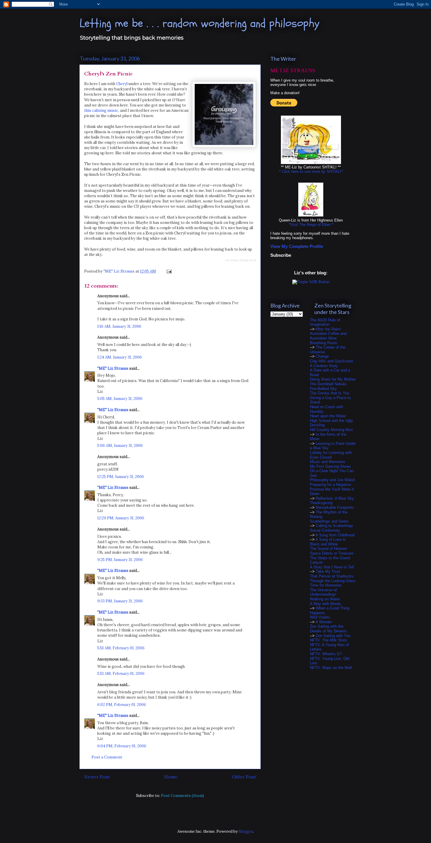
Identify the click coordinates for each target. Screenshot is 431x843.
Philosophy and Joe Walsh (332, 480)
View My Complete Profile (296, 246)
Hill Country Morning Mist (331, 430)
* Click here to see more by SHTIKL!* (311, 171)
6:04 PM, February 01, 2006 (121, 746)
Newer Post (97, 777)
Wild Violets (320, 617)
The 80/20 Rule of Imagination (325, 322)
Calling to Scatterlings (334, 525)
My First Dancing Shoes (330, 466)
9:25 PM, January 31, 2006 (120, 559)
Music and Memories (327, 461)
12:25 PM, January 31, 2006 (120, 476)
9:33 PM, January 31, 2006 (120, 601)
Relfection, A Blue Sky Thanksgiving (332, 500)
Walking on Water (325, 599)
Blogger (246, 831)
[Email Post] (168, 271)
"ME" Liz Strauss (112, 368)
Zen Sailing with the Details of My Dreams (328, 628)
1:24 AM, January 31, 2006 (119, 357)
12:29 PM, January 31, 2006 (120, 518)
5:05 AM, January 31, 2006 (119, 398)
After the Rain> (328, 329)
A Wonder (323, 622)
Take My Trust (328, 571)
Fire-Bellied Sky (323, 388)
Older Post (244, 777)
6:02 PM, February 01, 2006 (121, 704)
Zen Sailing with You (333, 635)
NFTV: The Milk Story (328, 640)
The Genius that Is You (329, 393)
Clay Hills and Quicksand (331, 361)
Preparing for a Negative (330, 484)
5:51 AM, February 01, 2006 (121, 648)
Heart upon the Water (328, 416)
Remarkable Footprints (335, 507)
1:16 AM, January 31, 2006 (119, 326)
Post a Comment (106, 757)
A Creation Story (324, 366)
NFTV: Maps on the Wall (331, 667)
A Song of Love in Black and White (328, 541)
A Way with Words (325, 604)
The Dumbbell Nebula (328, 384)
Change (322, 356)
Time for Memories (326, 585)
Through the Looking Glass (333, 581)
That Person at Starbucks (332, 576)
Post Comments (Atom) (182, 795)
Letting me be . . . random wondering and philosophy (199, 23)
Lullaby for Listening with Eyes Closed (331, 454)
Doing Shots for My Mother (333, 379)
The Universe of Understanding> (323, 592)
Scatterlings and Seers (329, 521)
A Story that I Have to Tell (332, 567)
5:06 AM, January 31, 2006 (120, 445)
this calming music (101, 110)
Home (171, 777)
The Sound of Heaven (328, 548)
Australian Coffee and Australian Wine (328, 335)
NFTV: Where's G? (326, 654)
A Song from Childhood (334, 535)
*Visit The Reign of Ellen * (311, 224)
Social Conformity (325, 530)
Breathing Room (323, 343)
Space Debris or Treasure (331, 553)
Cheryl (122, 83)
